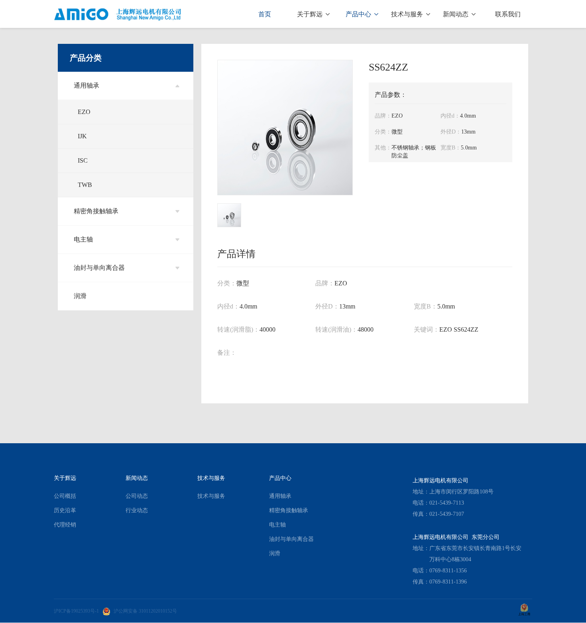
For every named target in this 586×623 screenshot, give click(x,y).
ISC (83, 160)
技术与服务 (408, 14)
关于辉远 (310, 14)
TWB (85, 184)
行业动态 (137, 510)
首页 (264, 14)
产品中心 (359, 14)
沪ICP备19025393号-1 (76, 611)
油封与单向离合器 (99, 267)
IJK (82, 136)
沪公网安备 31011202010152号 (145, 611)
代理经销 (65, 525)
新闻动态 (456, 14)
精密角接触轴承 (96, 211)
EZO (84, 111)
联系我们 (508, 14)
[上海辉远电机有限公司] (118, 14)
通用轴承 (86, 85)
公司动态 (137, 496)
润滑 (80, 296)
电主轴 (83, 239)
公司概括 (65, 496)
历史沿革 (65, 510)
